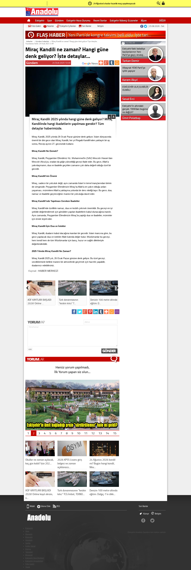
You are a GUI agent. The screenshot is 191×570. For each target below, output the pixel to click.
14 (107, 433)
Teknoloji (29, 552)
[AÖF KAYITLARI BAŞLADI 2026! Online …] (41, 294)
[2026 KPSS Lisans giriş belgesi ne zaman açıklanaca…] (72, 455)
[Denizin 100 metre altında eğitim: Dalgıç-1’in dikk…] (104, 486)
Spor (49, 20)
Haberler (29, 41)
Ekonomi (29, 537)
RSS (58, 506)
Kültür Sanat (30, 546)
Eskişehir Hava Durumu (78, 20)
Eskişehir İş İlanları (68, 26)
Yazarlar (50, 26)
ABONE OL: (77, 64)
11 (85, 433)
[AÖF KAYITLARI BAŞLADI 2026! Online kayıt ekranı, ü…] (40, 486)
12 (93, 433)
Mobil (32, 506)
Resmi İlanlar (100, 20)
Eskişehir (39, 20)
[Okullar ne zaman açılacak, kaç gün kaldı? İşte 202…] (40, 455)
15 (114, 433)
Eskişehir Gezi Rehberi (34, 558)
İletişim (100, 26)
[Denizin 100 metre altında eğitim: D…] (104, 294)
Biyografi (29, 555)
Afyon (144, 20)
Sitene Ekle (45, 506)
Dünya (28, 549)
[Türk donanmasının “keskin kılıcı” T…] (72, 294)
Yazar (27, 567)
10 (78, 433)
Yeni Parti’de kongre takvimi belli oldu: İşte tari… (109, 35)
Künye (146, 513)
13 (100, 433)
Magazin (28, 534)
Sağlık (27, 543)
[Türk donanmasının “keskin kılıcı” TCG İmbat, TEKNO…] (72, 486)
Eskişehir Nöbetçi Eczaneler (124, 20)
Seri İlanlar (86, 26)
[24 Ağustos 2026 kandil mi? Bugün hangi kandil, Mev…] (104, 455)
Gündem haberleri (42, 41)
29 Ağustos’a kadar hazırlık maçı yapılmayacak (114, 3)
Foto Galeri (36, 26)
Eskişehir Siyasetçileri (34, 561)
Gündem (59, 20)
